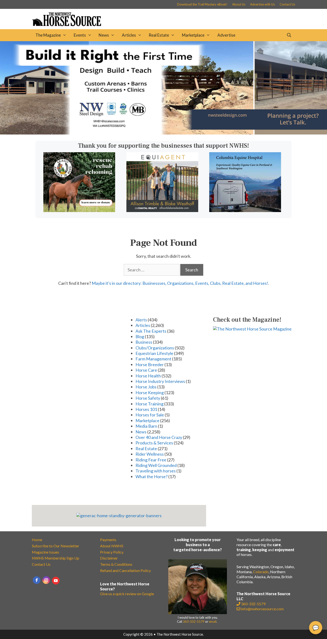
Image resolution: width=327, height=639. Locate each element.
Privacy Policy (112, 552)
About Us (238, 4)
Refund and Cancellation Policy (125, 570)
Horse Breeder (149, 364)
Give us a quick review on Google (127, 593)
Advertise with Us (262, 4)
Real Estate (159, 35)
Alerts (141, 319)
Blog (139, 336)
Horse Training (149, 403)
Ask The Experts (150, 331)
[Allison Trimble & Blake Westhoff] (162, 210)
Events (80, 35)
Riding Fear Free (150, 459)
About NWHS (111, 546)
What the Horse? (151, 476)
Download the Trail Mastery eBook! (202, 4)
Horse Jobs (146, 386)
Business (143, 342)
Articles (129, 35)
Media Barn (146, 426)
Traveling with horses (155, 470)
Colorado (261, 571)
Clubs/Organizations (154, 347)
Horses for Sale (149, 414)
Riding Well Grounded (156, 465)
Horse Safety (147, 398)
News (104, 35)
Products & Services (154, 442)
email (212, 621)
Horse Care (146, 370)
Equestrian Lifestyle (154, 353)
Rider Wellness (149, 454)
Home (37, 539)
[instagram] (46, 580)
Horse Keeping (149, 392)
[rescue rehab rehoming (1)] (79, 210)
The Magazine (48, 35)
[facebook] (36, 580)
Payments (108, 539)
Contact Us (287, 4)
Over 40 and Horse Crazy (158, 437)
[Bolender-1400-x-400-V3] (163, 132)
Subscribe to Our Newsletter (55, 546)
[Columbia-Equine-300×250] (245, 210)
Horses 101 (146, 409)
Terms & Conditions (116, 564)
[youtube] (56, 580)
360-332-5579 (193, 621)
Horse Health (148, 375)
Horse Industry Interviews (160, 381)
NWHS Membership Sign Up (55, 558)
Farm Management (153, 358)
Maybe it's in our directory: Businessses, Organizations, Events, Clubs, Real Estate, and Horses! (180, 283)
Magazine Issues (45, 552)
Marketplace (193, 35)
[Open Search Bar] (289, 35)
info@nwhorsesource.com (262, 608)
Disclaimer (109, 558)
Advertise (226, 35)
